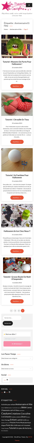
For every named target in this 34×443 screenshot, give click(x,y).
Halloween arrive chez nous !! (17, 231)
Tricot (2, 428)
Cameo (29, 408)
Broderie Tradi (11, 407)
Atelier (2, 407)
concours (21, 410)
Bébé (23, 407)
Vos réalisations (4, 430)
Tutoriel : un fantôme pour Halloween (17, 176)
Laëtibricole (22, 420)
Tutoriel (12, 428)
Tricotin (6, 428)
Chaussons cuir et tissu (10, 410)
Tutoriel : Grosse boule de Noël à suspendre (17, 278)
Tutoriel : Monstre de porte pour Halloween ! (17, 63)
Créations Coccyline (20, 413)
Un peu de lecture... (24, 428)
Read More (16, 86)
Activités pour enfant (8, 404)
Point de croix (12, 425)
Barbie (6, 407)
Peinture (7, 422)
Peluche (13, 422)
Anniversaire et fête (23, 404)
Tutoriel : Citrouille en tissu (17, 119)
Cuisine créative (16, 417)
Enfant (13, 419)
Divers (24, 417)
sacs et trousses (24, 425)
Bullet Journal (18, 407)
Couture (6, 413)
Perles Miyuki (20, 422)
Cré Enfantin (6, 417)
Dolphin (28, 417)
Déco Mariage (5, 420)
